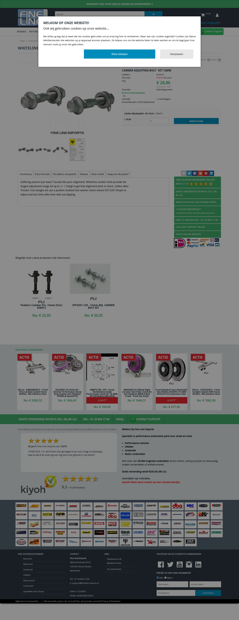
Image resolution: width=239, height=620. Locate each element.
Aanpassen (176, 54)
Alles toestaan (119, 54)
